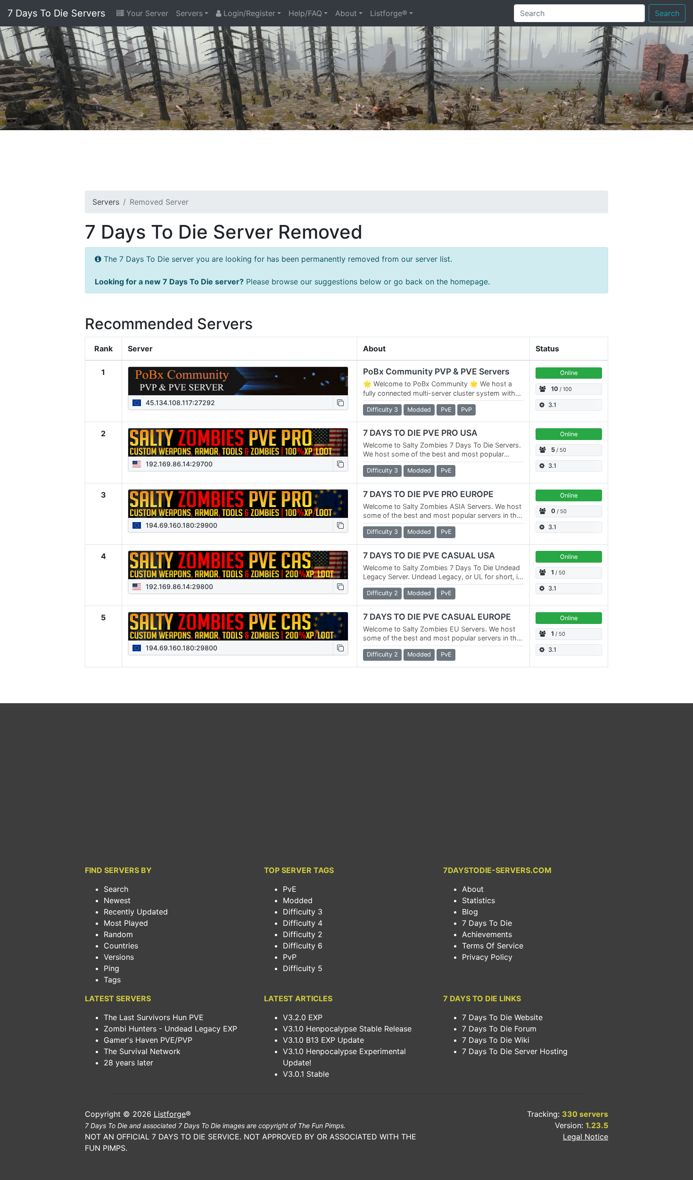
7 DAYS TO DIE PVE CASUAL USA (429, 555)
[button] (340, 402)
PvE (290, 889)
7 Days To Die (487, 923)
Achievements (487, 934)
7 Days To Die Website (502, 1017)
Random (118, 934)
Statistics (478, 900)
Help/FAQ (305, 13)
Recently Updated (136, 911)
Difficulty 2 (302, 934)
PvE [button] (446, 409)
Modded (298, 900)
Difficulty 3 (302, 911)
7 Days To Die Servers (56, 13)
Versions (119, 957)
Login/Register (248, 13)
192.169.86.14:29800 (178, 586)
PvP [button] (466, 409)
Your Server (146, 13)
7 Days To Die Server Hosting (515, 1051)
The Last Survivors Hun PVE (154, 1017)
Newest (117, 900)
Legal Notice (585, 1136)
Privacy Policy (487, 957)
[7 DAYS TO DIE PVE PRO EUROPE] (238, 504)
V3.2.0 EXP (302, 1017)
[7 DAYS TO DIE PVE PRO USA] (238, 442)
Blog (470, 911)
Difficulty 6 (302, 945)
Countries (121, 945)
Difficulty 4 (302, 923)
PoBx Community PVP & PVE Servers (436, 371)
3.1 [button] (552, 404)
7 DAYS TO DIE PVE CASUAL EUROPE (437, 617)
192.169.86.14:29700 (178, 464)
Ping (111, 968)
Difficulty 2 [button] (382, 593)
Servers (189, 13)
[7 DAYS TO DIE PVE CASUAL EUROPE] (238, 626)
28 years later (128, 1062)
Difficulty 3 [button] (382, 409)
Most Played (126, 923)
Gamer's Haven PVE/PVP (148, 1040)
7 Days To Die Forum (499, 1028)
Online (569, 372)
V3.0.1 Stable (306, 1074)
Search (667, 13)
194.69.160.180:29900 (180, 525)
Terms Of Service (492, 945)
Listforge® (388, 13)
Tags (112, 979)
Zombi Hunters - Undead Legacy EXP (170, 1028)
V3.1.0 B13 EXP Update (323, 1040)
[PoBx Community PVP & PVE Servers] (238, 381)
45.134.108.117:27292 (179, 403)
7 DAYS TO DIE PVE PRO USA (420, 433)
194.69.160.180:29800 (180, 648)
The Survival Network (142, 1051)
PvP (290, 957)
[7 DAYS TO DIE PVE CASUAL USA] (238, 565)
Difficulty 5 (302, 968)
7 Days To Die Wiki (495, 1040)
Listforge (170, 1114)
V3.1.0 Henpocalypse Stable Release (347, 1028)
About (346, 13)
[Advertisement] (346, 163)
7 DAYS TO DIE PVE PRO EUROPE (428, 494)
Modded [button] (419, 409)
